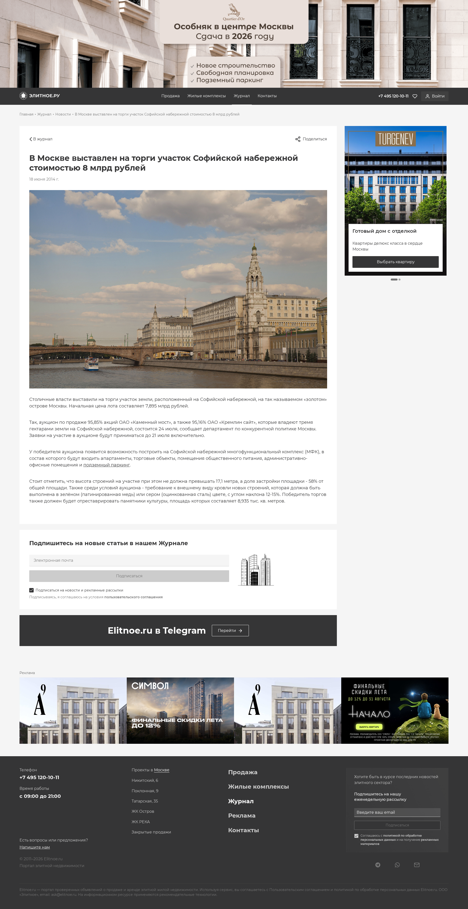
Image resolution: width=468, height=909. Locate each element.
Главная (26, 114)
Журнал (242, 96)
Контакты (267, 96)
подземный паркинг (106, 465)
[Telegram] (378, 865)
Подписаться (129, 576)
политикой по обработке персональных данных (391, 837)
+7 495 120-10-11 (39, 777)
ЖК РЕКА (141, 822)
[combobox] (161, 770)
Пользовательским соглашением (300, 890)
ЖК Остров (143, 811)
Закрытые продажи (151, 832)
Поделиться (315, 139)
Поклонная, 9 (145, 791)
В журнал (42, 139)
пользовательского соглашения (133, 597)
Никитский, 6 (145, 780)
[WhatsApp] (397, 865)
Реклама (242, 815)
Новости (63, 114)
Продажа (170, 96)
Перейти (227, 630)
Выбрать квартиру (396, 262)
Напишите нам (35, 847)
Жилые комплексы (206, 96)
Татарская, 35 (145, 801)
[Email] (417, 865)
